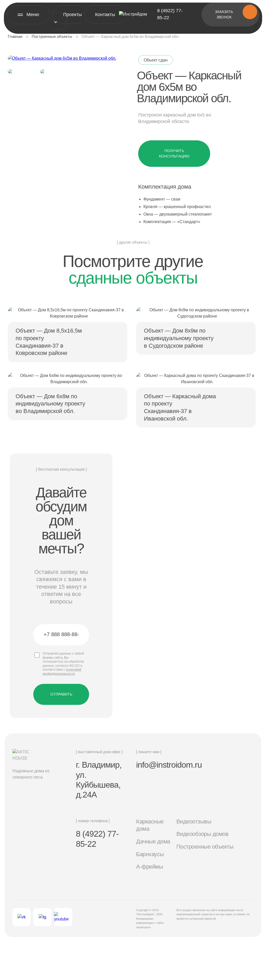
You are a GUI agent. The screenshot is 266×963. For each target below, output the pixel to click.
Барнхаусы (150, 854)
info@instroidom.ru (169, 764)
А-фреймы (149, 866)
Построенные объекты (52, 36)
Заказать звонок (224, 14)
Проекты (72, 14)
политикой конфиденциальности (62, 672)
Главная (15, 36)
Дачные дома (153, 841)
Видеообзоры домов (202, 834)
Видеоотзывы (193, 821)
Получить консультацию (174, 153)
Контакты (105, 14)
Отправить (61, 694)
